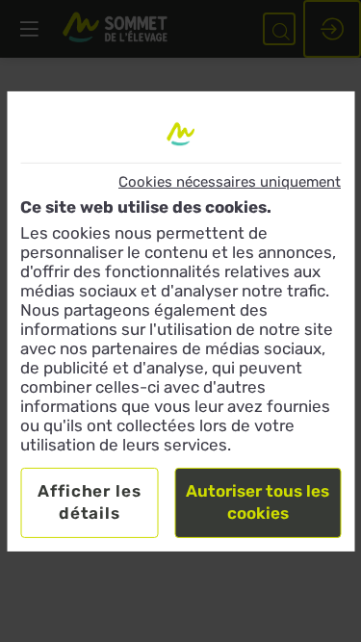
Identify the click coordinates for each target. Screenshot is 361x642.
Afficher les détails (89, 502)
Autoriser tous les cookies (257, 502)
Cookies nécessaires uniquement (229, 181)
